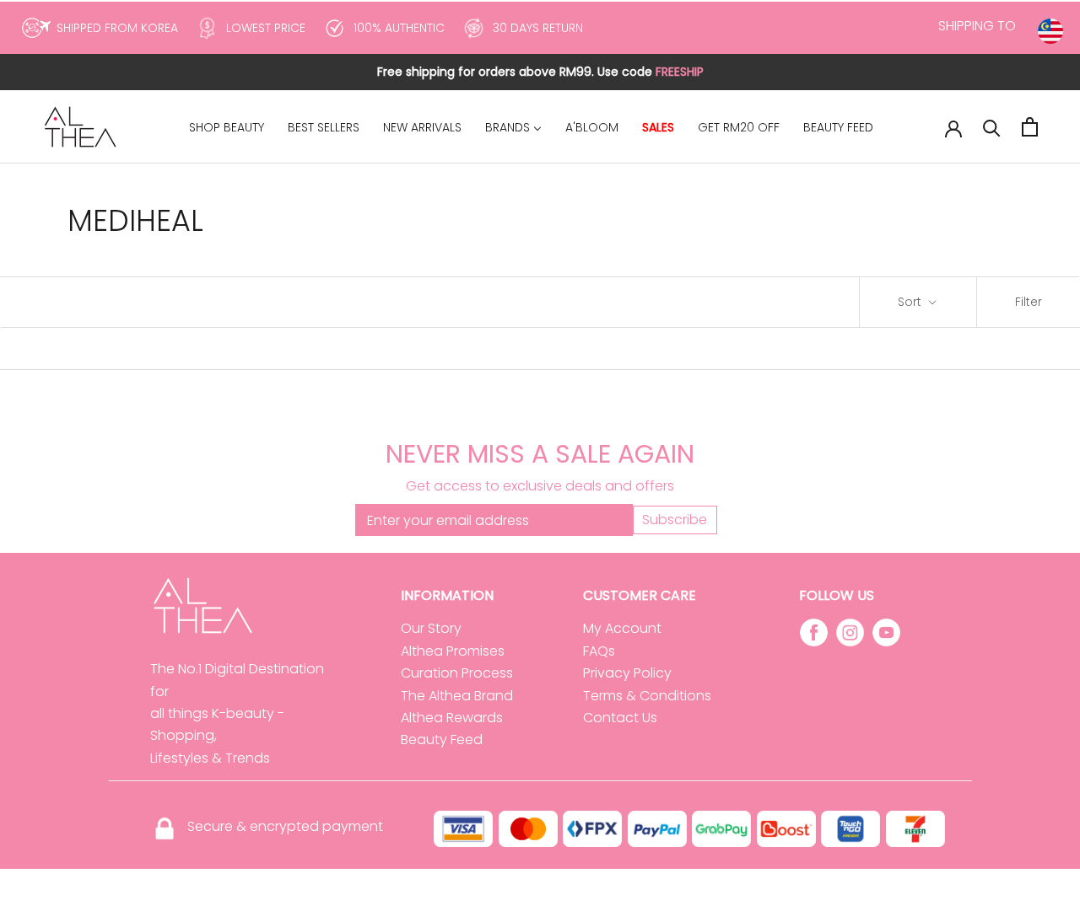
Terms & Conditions (647, 695)
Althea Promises (453, 651)
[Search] (992, 127)
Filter (1028, 301)
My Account (622, 628)
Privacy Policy (627, 673)
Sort (911, 301)
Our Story (431, 628)
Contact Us (620, 717)
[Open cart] (1030, 127)
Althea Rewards (452, 717)
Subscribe (674, 519)
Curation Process (457, 673)
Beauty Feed (442, 739)
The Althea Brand (457, 695)
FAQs (599, 651)
